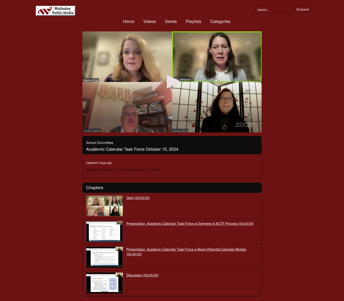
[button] (172, 81)
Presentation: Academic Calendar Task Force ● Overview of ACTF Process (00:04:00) (190, 223)
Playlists (193, 21)
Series (171, 21)
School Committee (99, 142)
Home (128, 21)
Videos (149, 21)
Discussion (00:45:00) (142, 275)
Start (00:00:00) (138, 197)
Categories (220, 21)
